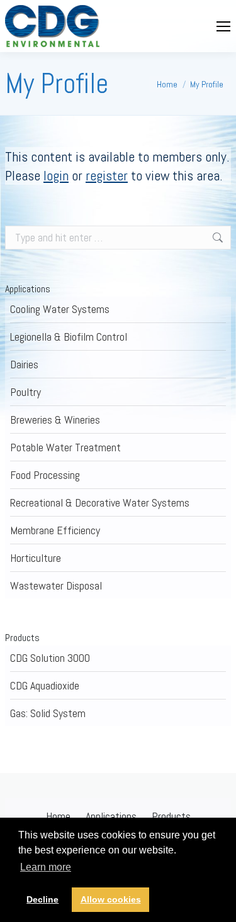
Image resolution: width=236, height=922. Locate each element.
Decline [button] (42, 899)
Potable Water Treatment (65, 447)
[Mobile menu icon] (223, 26)
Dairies (24, 364)
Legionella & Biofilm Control (68, 336)
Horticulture (35, 558)
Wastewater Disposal (56, 585)
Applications (111, 816)
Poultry (25, 392)
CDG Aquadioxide (44, 685)
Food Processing (45, 475)
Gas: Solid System (48, 713)
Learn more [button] (45, 867)
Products (171, 816)
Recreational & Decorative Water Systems (99, 502)
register (107, 175)
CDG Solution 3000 (50, 657)
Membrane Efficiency (55, 530)
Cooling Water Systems (60, 309)
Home (58, 816)
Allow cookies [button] (111, 899)
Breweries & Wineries (55, 419)
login (56, 175)
